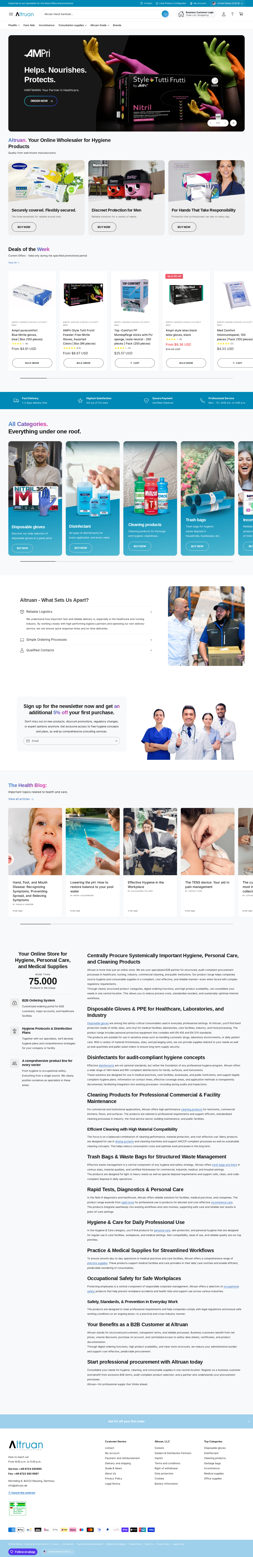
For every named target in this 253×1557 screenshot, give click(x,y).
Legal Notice (112, 1483)
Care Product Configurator (172, 3)
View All (12, 262)
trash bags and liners (224, 1164)
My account (112, 1453)
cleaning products (191, 1109)
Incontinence (212, 1468)
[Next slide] (225, 123)
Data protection (164, 1473)
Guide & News (113, 1468)
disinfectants (106, 1065)
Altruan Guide (98, 25)
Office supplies (213, 1478)
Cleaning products (215, 1458)
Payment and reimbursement (122, 1458)
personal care (162, 1230)
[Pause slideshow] (233, 123)
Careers (159, 1447)
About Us (110, 1473)
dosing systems (124, 1141)
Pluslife (12, 25)
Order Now (40, 100)
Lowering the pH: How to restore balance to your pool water (91, 886)
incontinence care (222, 1202)
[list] (126, 197)
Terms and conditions (167, 1463)
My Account (200, 3)
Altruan (19, 1544)
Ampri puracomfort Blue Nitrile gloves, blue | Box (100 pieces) (27, 335)
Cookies (159, 1478)
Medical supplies (214, 1473)
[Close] (248, 1421)
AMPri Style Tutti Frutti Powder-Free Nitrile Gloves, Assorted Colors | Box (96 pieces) (79, 337)
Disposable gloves (98, 1023)
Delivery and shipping (118, 1463)
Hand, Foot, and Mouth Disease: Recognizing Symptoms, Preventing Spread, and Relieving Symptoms (30, 891)
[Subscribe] (116, 741)
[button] (11, 14)
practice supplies (97, 1263)
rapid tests (127, 1202)
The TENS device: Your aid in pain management (207, 884)
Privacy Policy (113, 1478)
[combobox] (105, 14)
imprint (159, 1458)
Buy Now (24, 227)
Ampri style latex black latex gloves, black (181, 333)
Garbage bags (212, 1463)
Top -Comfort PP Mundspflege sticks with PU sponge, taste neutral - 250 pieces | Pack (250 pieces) (133, 337)
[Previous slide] (211, 123)
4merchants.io (41, 1544)
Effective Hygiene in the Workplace (146, 884)
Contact (148, 3)
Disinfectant (211, 1453)
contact (109, 1447)
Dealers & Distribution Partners (173, 1453)
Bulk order (32, 363)
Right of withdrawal (166, 1468)
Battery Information (166, 1483)
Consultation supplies (71, 25)
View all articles (19, 799)
